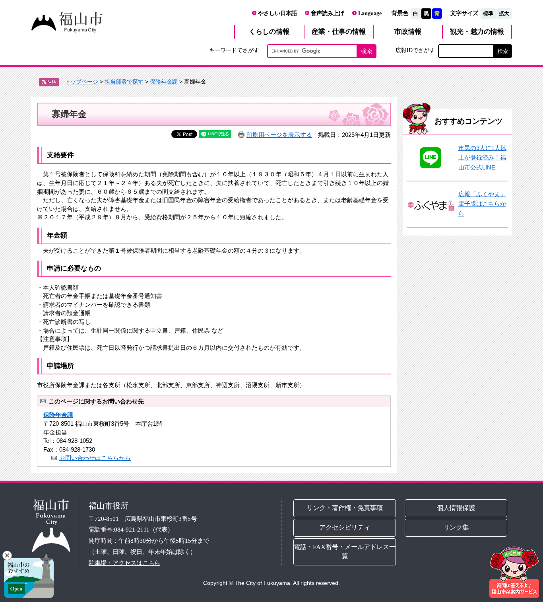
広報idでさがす (415, 50)
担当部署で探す (124, 81)
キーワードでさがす (234, 50)
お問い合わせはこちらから (95, 457)
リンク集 (456, 527)
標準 (488, 13)
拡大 (504, 13)
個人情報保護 (456, 508)
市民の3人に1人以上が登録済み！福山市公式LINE (482, 157)
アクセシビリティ (344, 527)
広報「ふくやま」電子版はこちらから (482, 204)
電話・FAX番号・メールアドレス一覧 (345, 551)
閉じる (7, 555)
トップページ (81, 81)
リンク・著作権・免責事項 (344, 508)
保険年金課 (164, 81)
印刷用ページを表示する (279, 134)
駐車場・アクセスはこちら (124, 562)
